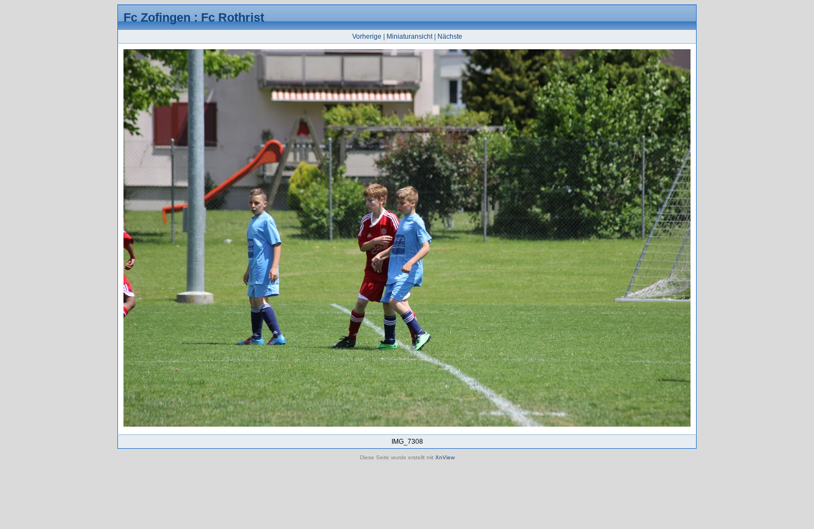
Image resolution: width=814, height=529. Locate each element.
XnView (445, 457)
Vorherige (367, 36)
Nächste (449, 36)
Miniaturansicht (409, 36)
